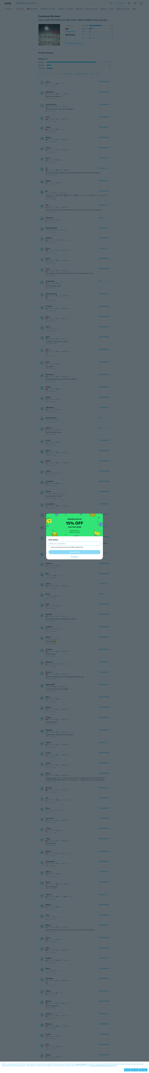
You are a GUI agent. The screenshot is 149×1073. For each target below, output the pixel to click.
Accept (127, 1070)
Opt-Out (135, 1070)
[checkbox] (49, 547)
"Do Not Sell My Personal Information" (102, 1066)
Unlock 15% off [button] (74, 552)
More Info (143, 1070)
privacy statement (81, 1064)
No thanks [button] (74, 557)
